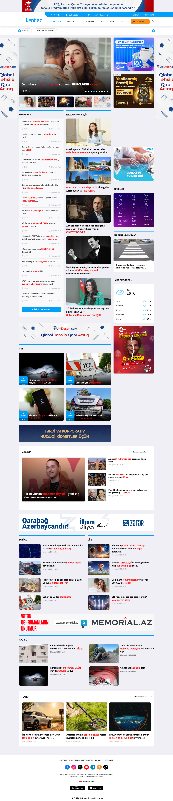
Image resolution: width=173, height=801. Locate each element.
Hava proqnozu (109, 31)
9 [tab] (107, 91)
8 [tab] (104, 91)
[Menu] (20, 20)
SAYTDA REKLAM (66, 760)
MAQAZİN (70, 22)
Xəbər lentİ (56, 22)
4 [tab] (94, 91)
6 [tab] (99, 91)
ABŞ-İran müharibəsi (83, 31)
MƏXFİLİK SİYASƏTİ (106, 760)
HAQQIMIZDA (91, 760)
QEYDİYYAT (149, 15)
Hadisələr (25, 31)
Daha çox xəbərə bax (140, 452)
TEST (121, 22)
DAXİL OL (136, 15)
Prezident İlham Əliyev (136, 31)
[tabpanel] (65, 66)
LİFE (80, 22)
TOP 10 (111, 22)
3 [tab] (91, 91)
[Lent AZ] (34, 20)
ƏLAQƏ (77, 760)
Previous (19, 31)
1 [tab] (85, 91)
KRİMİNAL (90, 22)
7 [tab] (102, 91)
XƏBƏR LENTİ (26, 114)
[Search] (153, 21)
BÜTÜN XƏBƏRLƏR (41, 309)
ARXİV (83, 760)
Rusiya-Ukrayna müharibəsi (52, 31)
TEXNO (101, 22)
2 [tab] (88, 91)
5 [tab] (96, 91)
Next (153, 31)
